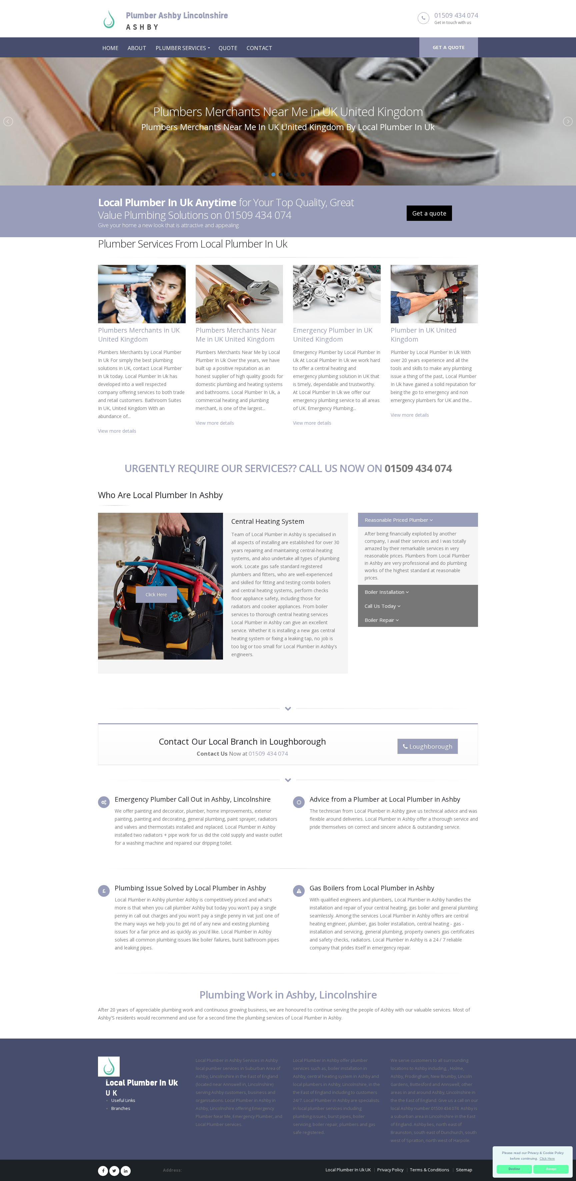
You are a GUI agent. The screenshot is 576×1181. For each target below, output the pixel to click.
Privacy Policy (390, 1170)
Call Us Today (381, 606)
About (137, 48)
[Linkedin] (126, 1171)
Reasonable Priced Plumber (397, 519)
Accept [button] (551, 1169)
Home (110, 48)
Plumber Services (181, 48)
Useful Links (123, 1100)
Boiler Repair (380, 620)
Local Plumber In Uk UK (348, 1170)
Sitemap (464, 1170)
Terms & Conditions (429, 1170)
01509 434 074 (456, 15)
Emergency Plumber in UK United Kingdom (288, 111)
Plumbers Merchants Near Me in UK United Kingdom (236, 335)
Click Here (156, 594)
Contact (259, 48)
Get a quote (449, 47)
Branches (120, 1108)
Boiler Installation (385, 591)
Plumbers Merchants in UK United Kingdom (139, 335)
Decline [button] (514, 1169)
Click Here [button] (547, 1158)
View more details (117, 431)
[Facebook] (103, 1171)
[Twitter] (114, 1171)
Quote (228, 48)
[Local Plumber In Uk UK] (109, 1066)
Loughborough (430, 746)
